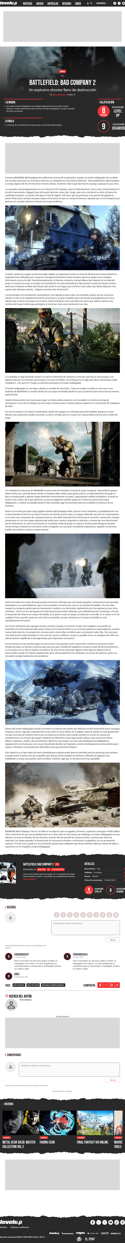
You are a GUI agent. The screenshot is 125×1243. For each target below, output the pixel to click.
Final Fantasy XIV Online (92, 1142)
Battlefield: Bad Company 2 (38, 864)
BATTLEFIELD (19, 985)
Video (78, 3)
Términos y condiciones (19, 1227)
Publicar (112, 940)
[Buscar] (91, 3)
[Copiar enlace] (117, 985)
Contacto (3, 1227)
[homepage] (8, 3)
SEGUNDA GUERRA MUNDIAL (53, 985)
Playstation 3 (58, 869)
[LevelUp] (54, 1233)
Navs (16, 974)
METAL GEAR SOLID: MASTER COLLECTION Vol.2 (18, 1144)
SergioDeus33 (80, 954)
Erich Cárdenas (59, 95)
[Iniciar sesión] (88, 3)
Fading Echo (47, 1142)
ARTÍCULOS (52, 3)
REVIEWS (66, 3)
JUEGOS (39, 3)
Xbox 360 (41, 869)
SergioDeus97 (21, 954)
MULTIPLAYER (33, 985)
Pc (48, 869)
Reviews (6, 1137)
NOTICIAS (27, 3)
